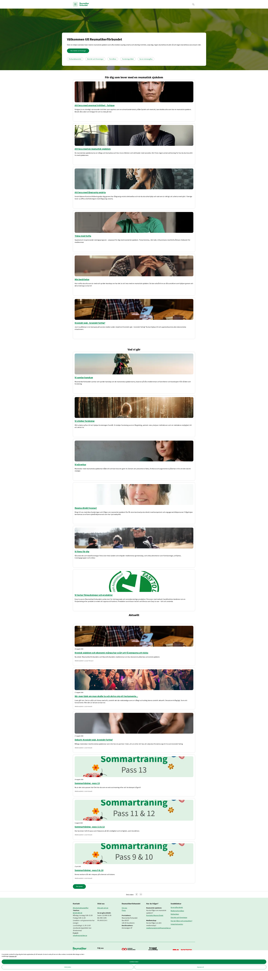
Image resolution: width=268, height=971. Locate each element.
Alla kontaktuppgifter (80, 908)
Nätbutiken (175, 914)
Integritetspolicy (177, 924)
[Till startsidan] (84, 4)
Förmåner (112, 59)
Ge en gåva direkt (177, 907)
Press (124, 910)
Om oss (124, 908)
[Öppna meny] (75, 4)
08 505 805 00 (77, 913)
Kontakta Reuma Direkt (154, 915)
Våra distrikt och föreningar (78, 51)
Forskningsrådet (128, 59)
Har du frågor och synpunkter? (181, 921)
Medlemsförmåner (177, 911)
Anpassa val (200, 967)
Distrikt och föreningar (95, 59)
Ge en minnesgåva (145, 59)
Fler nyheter (79, 886)
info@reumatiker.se (80, 935)
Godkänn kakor (134, 962)
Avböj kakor (67, 967)
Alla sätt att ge (102, 908)
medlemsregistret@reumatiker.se (158, 928)
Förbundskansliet (75, 59)
